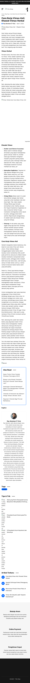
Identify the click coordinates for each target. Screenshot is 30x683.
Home (3, 14)
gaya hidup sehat (17, 296)
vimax (4, 489)
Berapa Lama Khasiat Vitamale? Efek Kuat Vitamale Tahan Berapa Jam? (13, 381)
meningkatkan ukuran (17, 60)
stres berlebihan (13, 302)
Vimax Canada (10, 35)
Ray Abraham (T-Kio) (9, 23)
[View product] (14, 416)
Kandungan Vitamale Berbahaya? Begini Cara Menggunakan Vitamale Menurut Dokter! (13, 388)
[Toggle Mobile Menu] (2, 9)
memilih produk (6, 351)
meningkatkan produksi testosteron (14, 272)
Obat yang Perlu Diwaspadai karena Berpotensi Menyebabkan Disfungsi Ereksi (17, 501)
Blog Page (7, 14)
